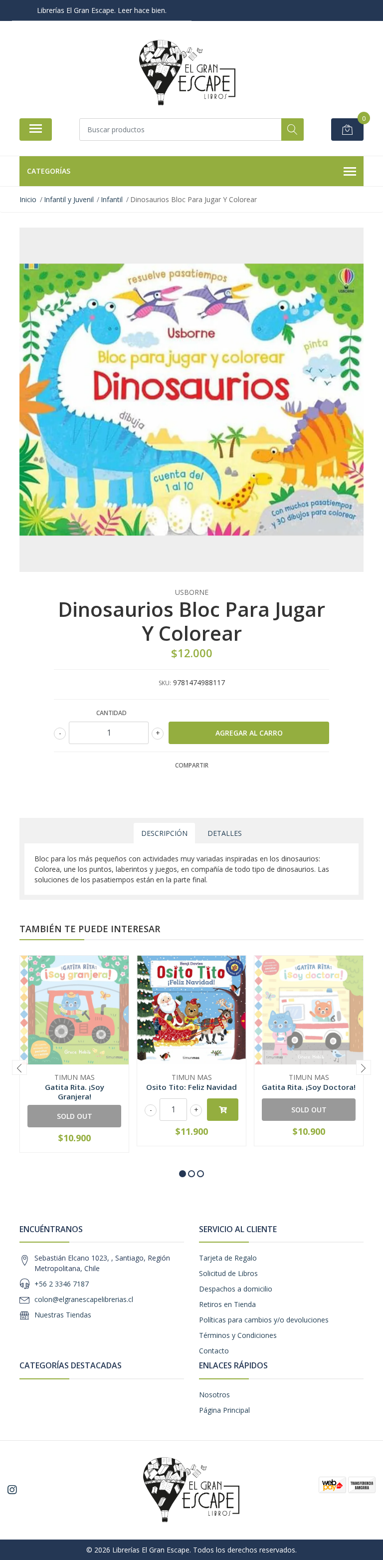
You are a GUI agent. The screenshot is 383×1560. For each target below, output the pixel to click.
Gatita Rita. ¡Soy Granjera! (74, 1091)
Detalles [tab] (224, 833)
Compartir (191, 765)
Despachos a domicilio (235, 1289)
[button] (182, 1173)
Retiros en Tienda (227, 1304)
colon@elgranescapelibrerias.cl (83, 1299)
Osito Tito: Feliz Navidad (191, 1087)
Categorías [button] (48, 171)
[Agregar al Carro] (222, 1109)
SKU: (165, 683)
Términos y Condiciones (238, 1335)
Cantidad (111, 713)
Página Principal (224, 1410)
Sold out (74, 1116)
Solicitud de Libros (228, 1273)
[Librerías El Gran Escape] (187, 73)
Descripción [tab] (164, 833)
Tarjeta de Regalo (228, 1258)
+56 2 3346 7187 (61, 1284)
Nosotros (214, 1394)
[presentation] (19, 1067)
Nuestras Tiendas (62, 1314)
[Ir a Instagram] (11, 1490)
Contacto (214, 1350)
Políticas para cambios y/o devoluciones (264, 1319)
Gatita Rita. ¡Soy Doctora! (309, 1087)
